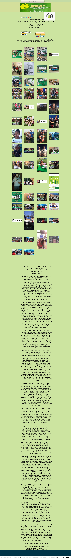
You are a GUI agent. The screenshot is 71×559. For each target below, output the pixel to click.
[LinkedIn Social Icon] (30, 17)
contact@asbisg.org (40, 549)
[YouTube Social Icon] (21, 17)
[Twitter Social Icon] (26, 17)
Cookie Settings (63, 557)
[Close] (70, 557)
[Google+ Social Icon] (28, 17)
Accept (67, 557)
